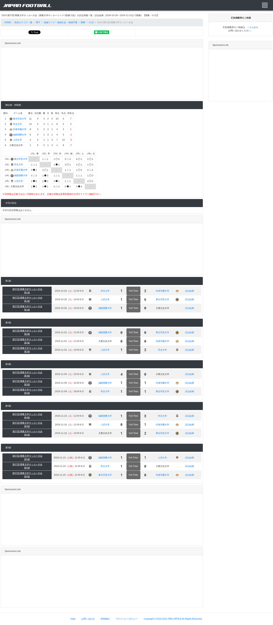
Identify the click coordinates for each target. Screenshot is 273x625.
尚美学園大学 (19, 129)
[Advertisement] (102, 73)
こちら (250, 27)
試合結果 (189, 291)
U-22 (91, 22)
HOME (7, 22)
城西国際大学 (19, 134)
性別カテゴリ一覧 (23, 22)
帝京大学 (17, 124)
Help (73, 619)
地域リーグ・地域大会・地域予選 (60, 22)
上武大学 (17, 140)
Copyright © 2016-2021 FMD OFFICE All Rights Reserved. (173, 619)
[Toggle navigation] (265, 5)
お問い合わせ (88, 619)
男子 (38, 22)
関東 (83, 22)
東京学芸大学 (19, 118)
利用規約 (105, 619)
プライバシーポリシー (127, 619)
